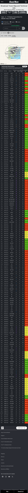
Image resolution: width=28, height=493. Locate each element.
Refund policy (22, 489)
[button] (2, 1)
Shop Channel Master (5, 432)
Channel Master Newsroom (7, 438)
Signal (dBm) (25, 70)
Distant (18, 22)
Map (7, 491)
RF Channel (15, 70)
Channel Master (8, 489)
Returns (2, 456)
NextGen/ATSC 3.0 (7, 23)
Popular (12, 22)
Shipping (3, 453)
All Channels (6, 22)
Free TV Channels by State (6, 441)
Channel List (21, 491)
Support (2, 435)
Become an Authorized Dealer (7, 466)
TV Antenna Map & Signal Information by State (11, 447)
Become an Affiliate (5, 469)
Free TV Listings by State (6, 444)
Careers (2, 462)
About (2, 459)
